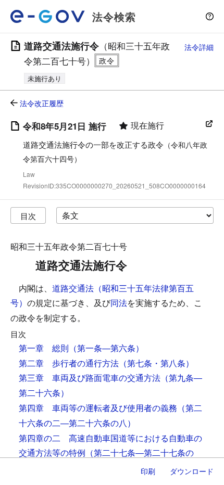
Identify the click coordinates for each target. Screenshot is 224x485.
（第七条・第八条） (156, 363)
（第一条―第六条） (106, 348)
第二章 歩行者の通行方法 (69, 363)
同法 (118, 303)
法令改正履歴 (42, 103)
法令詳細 (199, 47)
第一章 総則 (44, 348)
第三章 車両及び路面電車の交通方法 (89, 378)
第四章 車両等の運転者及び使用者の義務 (98, 408)
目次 (28, 215)
